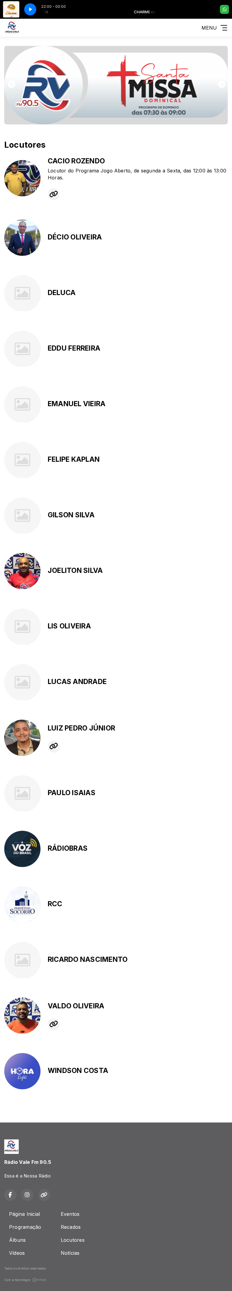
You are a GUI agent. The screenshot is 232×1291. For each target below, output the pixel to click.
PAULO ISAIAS (71, 792)
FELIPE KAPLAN (74, 459)
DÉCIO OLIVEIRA (75, 237)
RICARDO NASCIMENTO (87, 959)
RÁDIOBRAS (68, 848)
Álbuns (17, 1240)
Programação (25, 1227)
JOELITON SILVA (75, 570)
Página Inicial (24, 1214)
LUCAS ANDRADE (77, 681)
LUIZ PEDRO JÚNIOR (81, 728)
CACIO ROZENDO (76, 161)
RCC (55, 904)
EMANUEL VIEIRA (76, 404)
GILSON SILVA (71, 515)
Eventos (70, 1214)
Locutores (73, 1240)
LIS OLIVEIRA (69, 626)
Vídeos (17, 1253)
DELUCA (62, 292)
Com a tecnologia (17, 1280)
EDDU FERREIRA (74, 348)
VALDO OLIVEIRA (76, 1006)
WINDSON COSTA (78, 1070)
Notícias (70, 1253)
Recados (71, 1227)
